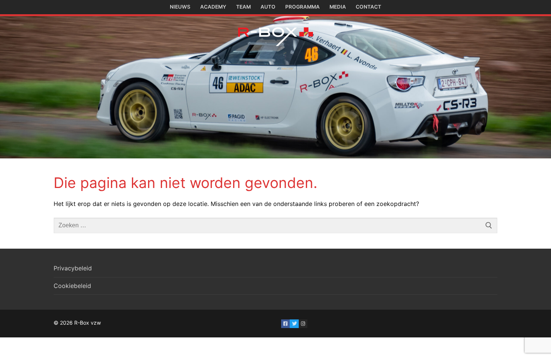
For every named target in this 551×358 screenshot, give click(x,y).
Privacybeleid (73, 268)
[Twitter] (294, 323)
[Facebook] (285, 323)
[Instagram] (303, 323)
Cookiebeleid (72, 285)
